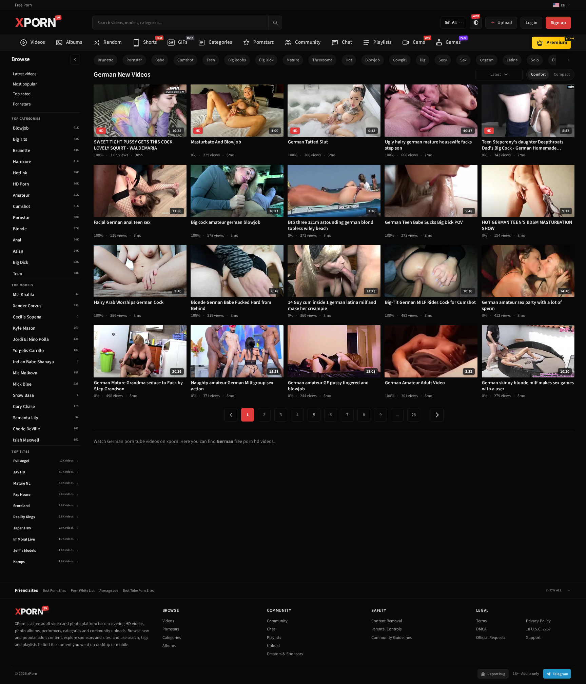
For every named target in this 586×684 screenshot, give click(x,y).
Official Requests (490, 637)
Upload (273, 646)
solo (535, 60)
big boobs (237, 60)
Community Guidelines (391, 637)
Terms (481, 621)
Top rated (22, 94)
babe (159, 60)
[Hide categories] (75, 59)
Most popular (25, 84)
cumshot (185, 60)
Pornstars (22, 104)
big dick (266, 60)
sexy (442, 60)
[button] (570, 60)
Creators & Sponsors (285, 654)
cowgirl (400, 60)
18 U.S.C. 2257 (538, 629)
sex (463, 60)
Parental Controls (386, 629)
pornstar (134, 60)
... (397, 415)
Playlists (274, 637)
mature (293, 60)
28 (414, 415)
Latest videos (24, 74)
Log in (531, 22)
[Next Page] (437, 415)
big (422, 60)
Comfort (538, 74)
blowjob (372, 60)
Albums (169, 646)
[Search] (275, 22)
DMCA (481, 629)
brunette (105, 60)
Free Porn (23, 5)
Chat (271, 629)
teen (211, 60)
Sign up (558, 22)
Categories (171, 637)
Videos (168, 621)
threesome (322, 60)
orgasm (486, 60)
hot (349, 60)
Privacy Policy (538, 621)
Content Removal (386, 621)
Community (277, 621)
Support (533, 637)
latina (512, 60)
